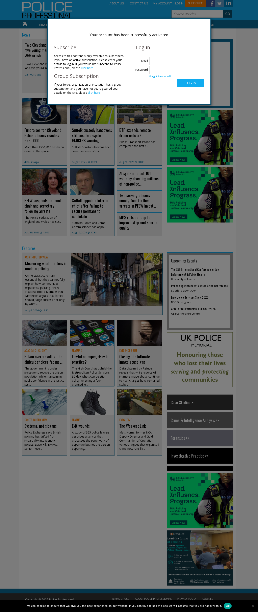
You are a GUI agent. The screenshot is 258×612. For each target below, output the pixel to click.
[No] (253, 606)
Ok (228, 605)
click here (87, 68)
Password (141, 69)
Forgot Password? (160, 76)
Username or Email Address (140, 58)
